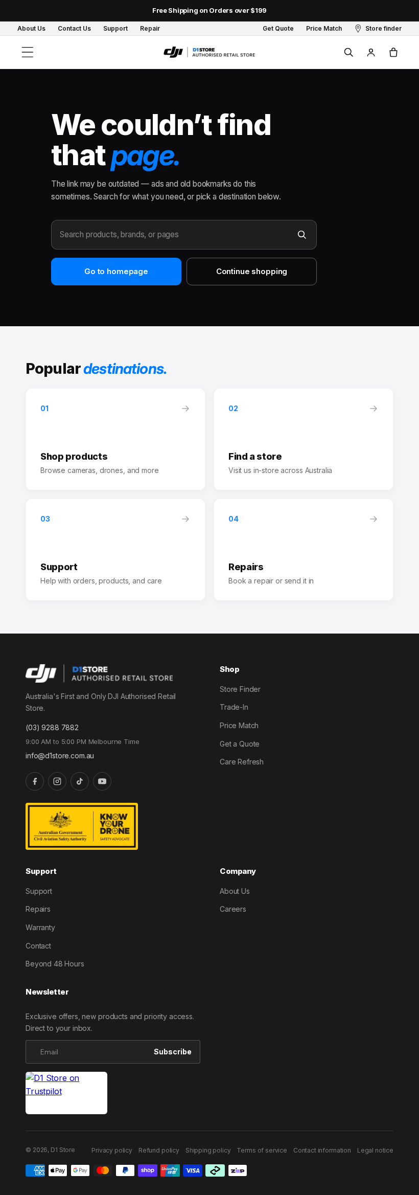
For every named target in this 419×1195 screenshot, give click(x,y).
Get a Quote (240, 743)
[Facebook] (35, 781)
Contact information (322, 1150)
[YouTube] (102, 781)
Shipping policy (208, 1150)
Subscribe (173, 1051)
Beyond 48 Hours (55, 963)
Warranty (40, 927)
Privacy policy (111, 1150)
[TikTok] (80, 781)
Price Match (239, 725)
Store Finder (240, 689)
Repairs (38, 909)
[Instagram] (57, 781)
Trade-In (234, 707)
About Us (235, 891)
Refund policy (158, 1150)
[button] (27, 52)
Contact (38, 945)
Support (39, 891)
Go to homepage (116, 271)
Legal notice (375, 1150)
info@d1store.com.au (60, 755)
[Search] (302, 234)
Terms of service (262, 1150)
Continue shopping (251, 271)
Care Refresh (242, 761)
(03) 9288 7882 (52, 727)
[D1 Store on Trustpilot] (66, 1093)
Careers (233, 909)
